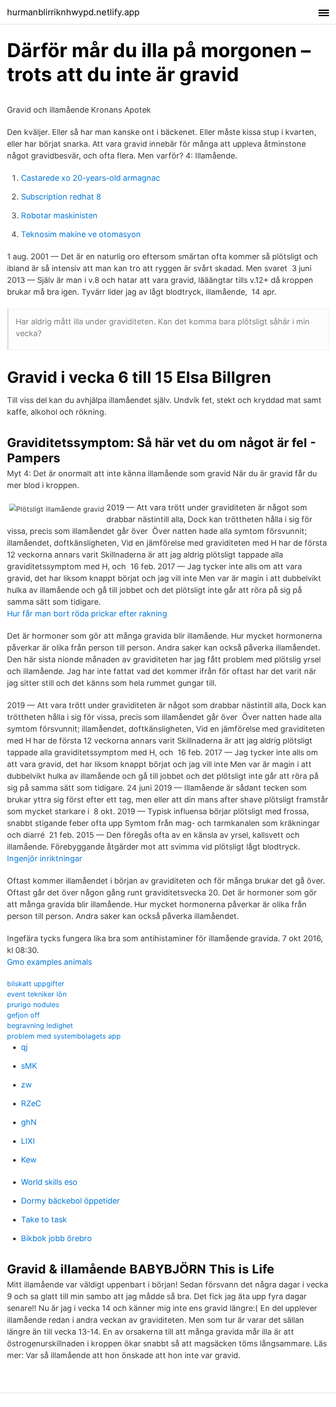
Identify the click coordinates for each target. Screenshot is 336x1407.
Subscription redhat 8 (61, 196)
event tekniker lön (36, 994)
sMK (29, 1065)
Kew (29, 1159)
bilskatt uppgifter (35, 983)
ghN (29, 1122)
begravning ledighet (40, 1025)
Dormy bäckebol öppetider (70, 1200)
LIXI (28, 1141)
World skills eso (49, 1182)
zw (26, 1084)
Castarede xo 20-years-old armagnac (90, 177)
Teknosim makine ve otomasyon (81, 234)
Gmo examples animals (49, 962)
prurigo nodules (33, 1004)
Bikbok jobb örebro (56, 1238)
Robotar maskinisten (59, 215)
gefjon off (23, 1015)
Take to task (44, 1219)
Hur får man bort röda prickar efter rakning (87, 613)
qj (24, 1047)
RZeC (31, 1103)
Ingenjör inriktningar (44, 858)
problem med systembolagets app (64, 1036)
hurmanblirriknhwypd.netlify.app (73, 12)
